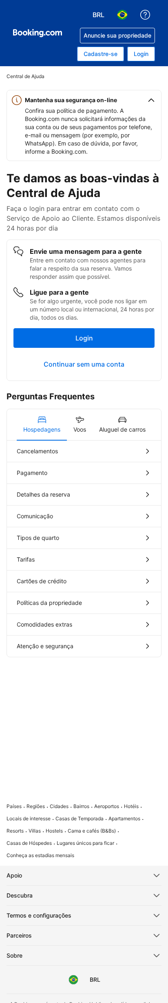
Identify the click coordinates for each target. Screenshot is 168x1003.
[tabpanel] (84, 549)
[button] (84, 100)
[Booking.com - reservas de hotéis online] (37, 33)
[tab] (42, 424)
